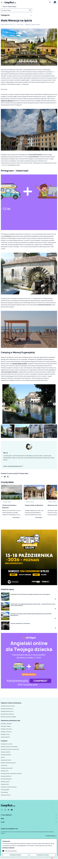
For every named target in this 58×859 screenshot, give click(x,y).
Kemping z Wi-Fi (4, 770)
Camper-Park (4, 765)
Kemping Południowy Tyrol (7, 711)
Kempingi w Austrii (5, 734)
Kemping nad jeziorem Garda (8, 706)
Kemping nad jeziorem (6, 776)
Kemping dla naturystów (6, 744)
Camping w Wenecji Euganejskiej (18, 352)
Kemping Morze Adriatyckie (7, 714)
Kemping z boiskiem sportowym (8, 762)
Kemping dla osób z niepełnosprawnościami (11, 773)
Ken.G (22, 24)
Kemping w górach (5, 781)
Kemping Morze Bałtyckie (7, 708)
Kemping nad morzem (6, 760)
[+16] (50, 431)
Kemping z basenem (5, 752)
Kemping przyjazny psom (7, 768)
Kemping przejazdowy (6, 754)
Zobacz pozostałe (5, 737)
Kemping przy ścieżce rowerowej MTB (10, 749)
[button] (16, 15)
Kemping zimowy (5, 784)
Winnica (3, 757)
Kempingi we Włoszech (6, 723)
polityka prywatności (8, 847)
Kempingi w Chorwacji (6, 731)
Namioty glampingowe (6, 779)
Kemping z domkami (5, 795)
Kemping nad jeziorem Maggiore (8, 716)
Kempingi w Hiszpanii (6, 726)
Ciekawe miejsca (35, 24)
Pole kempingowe (5, 789)
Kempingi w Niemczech (6, 729)
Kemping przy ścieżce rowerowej (8, 787)
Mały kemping (4, 792)
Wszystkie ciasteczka (11, 851)
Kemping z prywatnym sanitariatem (9, 746)
